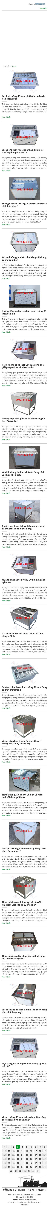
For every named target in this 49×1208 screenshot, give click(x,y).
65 (33, 1171)
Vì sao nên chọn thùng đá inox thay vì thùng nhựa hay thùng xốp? (21, 742)
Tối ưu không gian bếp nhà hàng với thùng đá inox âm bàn (24, 258)
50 (5, 1167)
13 (18, 1151)
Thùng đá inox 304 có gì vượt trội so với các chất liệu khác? (24, 205)
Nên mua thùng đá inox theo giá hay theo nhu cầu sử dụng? (24, 850)
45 (27, 1163)
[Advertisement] (24, 40)
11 (9, 1151)
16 (31, 1151)
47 (36, 1163)
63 (25, 1171)
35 (27, 1159)
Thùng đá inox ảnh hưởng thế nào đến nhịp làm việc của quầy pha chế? (22, 903)
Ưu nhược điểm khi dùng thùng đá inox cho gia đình (22, 635)
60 (11, 1171)
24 (22, 1155)
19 (45, 1151)
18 (40, 1151)
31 (9, 1159)
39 (45, 1159)
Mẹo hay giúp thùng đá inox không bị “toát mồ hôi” (24, 1065)
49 (45, 1163)
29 (45, 1155)
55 (27, 1167)
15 (27, 1151)
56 (31, 1167)
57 (36, 1167)
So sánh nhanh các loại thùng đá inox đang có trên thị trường (24, 688)
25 (27, 1155)
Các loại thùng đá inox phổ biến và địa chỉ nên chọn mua (23, 97)
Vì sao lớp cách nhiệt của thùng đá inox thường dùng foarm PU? (22, 151)
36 (31, 1159)
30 (5, 1159)
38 (40, 1159)
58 (40, 1167)
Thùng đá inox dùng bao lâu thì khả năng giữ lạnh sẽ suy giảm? (23, 957)
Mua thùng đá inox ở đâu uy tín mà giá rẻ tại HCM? (23, 581)
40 (5, 1163)
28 (40, 1155)
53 (18, 1167)
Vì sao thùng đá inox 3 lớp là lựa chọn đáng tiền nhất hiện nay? (24, 1011)
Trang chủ (5, 66)
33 (18, 1159)
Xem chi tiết (6, 117)
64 (29, 1171)
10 (5, 1151)
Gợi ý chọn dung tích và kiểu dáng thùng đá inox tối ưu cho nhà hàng (23, 527)
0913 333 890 (40, 4)
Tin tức (43, 8)
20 (5, 1155)
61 (16, 1171)
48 (40, 1163)
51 (9, 1167)
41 (9, 1163)
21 (9, 1155)
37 (36, 1159)
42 (13, 1163)
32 (13, 1159)
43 (18, 1163)
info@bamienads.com (27, 1199)
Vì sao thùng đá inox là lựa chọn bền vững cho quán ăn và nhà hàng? (24, 1118)
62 (20, 1171)
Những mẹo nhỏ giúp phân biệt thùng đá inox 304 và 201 (23, 420)
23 (18, 1155)
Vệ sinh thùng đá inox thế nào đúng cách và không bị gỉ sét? (23, 473)
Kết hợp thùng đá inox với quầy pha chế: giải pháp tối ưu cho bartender (23, 366)
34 (22, 1159)
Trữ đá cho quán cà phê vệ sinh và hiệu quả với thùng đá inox (22, 796)
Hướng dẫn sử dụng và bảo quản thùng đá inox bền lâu (24, 312)
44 (22, 1163)
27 (36, 1155)
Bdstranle (24, 1205)
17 (36, 1151)
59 (45, 1167)
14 (22, 1151)
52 (13, 1167)
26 (31, 1155)
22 (13, 1155)
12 (13, 1151)
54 (22, 1167)
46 (31, 1163)
